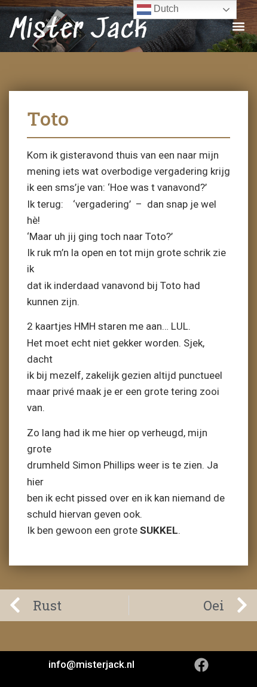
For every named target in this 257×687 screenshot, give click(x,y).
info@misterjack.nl (91, 664)
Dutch (165, 9)
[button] (238, 26)
